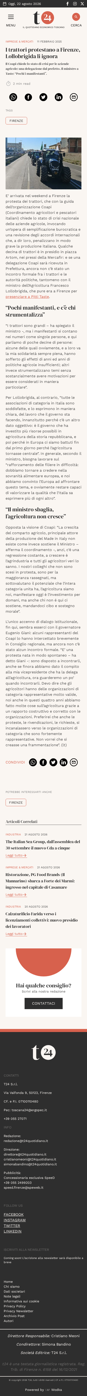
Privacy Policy (15, 1306)
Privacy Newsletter (18, 1311)
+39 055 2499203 (18, 1182)
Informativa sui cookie (21, 1301)
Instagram (15, 1220)
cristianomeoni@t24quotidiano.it (30, 1159)
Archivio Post (14, 1316)
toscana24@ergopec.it (29, 1110)
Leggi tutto (14, 855)
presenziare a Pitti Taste (27, 296)
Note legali (12, 1296)
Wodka (56, 1390)
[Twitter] (82, 4)
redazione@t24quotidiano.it (26, 1141)
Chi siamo (11, 1286)
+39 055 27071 (15, 1118)
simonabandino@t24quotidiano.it (30, 1164)
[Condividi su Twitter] (43, 97)
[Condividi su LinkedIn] (58, 97)
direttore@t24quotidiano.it (25, 1154)
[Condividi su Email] (73, 97)
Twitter (12, 1225)
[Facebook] (67, 4)
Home (8, 1281)
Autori (8, 1321)
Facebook (14, 1214)
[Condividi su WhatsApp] (13, 97)
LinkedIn (13, 1231)
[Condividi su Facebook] (28, 97)
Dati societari (14, 1291)
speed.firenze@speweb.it (23, 1187)
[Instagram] (75, 4)
